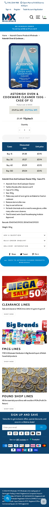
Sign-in (8, 9)
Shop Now (9, 409)
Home (4, 35)
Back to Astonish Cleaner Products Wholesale (26, 261)
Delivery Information (16, 246)
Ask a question (12, 235)
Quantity (24, 124)
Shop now (9, 314)
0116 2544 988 (13, 2)
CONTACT (6, 483)
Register (17, 9)
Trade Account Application (33, 9)
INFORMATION (9, 468)
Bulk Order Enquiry (15, 240)
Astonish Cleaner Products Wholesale (24, 35)
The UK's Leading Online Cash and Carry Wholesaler (21, 459)
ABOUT (5, 475)
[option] (24, 27)
